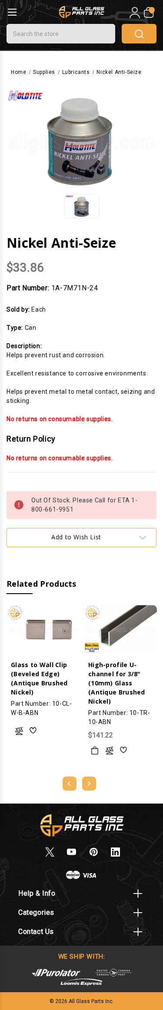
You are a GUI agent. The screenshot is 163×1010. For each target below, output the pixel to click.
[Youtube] (71, 852)
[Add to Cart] (94, 750)
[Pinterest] (93, 852)
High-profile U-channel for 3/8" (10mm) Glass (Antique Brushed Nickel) (116, 683)
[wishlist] (33, 731)
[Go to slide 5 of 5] (70, 784)
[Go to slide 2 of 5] (89, 784)
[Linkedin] (115, 852)
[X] (49, 852)
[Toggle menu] (12, 12)
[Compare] (19, 731)
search (139, 33)
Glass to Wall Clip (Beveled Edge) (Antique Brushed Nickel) (39, 678)
